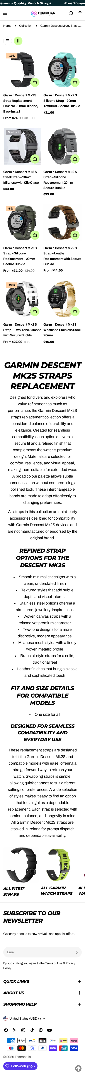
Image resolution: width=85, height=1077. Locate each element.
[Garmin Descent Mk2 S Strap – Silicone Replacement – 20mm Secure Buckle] (22, 222)
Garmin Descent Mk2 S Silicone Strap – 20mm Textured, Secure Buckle (61, 100)
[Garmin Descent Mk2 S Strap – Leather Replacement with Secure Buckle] (62, 222)
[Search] (71, 13)
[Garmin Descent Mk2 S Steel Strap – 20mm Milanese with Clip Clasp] (22, 146)
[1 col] (7, 41)
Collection (25, 25)
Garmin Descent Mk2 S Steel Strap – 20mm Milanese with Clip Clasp (21, 177)
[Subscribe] (76, 952)
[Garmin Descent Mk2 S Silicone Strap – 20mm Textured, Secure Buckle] (62, 70)
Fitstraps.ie (23, 1057)
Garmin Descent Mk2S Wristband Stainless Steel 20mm (62, 330)
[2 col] (18, 41)
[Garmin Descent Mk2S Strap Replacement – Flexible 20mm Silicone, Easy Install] (22, 70)
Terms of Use (53, 963)
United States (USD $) (25, 1018)
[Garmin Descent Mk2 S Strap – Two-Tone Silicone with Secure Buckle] (22, 299)
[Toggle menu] (5, 13)
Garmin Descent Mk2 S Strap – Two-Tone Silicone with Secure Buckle (22, 330)
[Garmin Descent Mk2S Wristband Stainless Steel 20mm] (62, 299)
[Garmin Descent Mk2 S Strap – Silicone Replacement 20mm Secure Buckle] (62, 146)
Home (7, 25)
